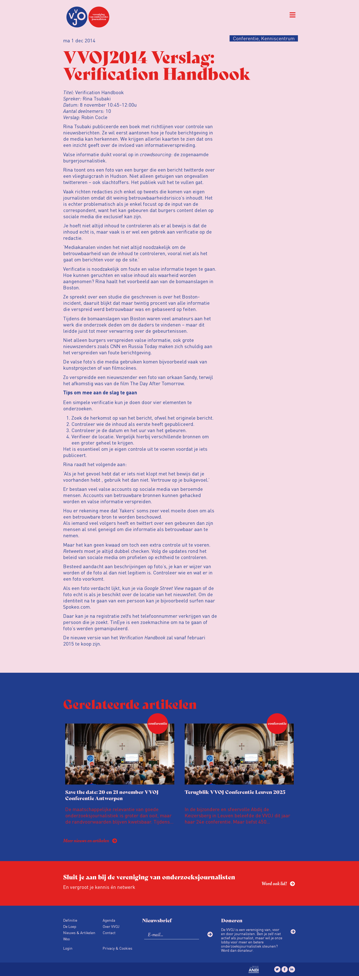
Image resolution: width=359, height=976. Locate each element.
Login (68, 948)
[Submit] (210, 934)
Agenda (109, 920)
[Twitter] (277, 969)
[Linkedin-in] (292, 969)
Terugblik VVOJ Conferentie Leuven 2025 (235, 791)
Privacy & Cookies (117, 948)
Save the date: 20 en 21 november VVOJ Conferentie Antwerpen (112, 795)
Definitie (70, 920)
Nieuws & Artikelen (79, 932)
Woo (66, 938)
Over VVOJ (111, 926)
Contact (109, 932)
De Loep (69, 926)
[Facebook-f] (285, 969)
